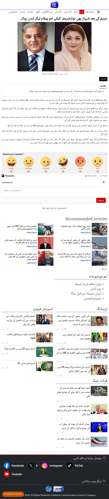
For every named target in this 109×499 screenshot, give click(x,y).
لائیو (76, 12)
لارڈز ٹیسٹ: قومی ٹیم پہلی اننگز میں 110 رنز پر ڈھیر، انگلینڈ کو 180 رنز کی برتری (73, 353)
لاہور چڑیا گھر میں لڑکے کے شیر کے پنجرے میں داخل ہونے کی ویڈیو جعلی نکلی (73, 392)
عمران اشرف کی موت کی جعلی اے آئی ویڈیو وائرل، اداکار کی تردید (74, 426)
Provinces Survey (13, 494)
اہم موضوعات (98, 277)
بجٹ (82, 12)
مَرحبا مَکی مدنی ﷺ (26, 363)
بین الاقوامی (47, 12)
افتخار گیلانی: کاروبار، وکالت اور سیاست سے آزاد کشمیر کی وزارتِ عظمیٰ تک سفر (21, 320)
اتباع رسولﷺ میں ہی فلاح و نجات (19, 349)
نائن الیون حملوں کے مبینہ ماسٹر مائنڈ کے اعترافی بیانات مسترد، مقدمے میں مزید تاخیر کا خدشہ (73, 320)
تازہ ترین (68, 12)
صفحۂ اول (89, 12)
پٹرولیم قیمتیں (92, 298)
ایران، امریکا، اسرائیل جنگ (85, 293)
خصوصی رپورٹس (9, 12)
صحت (22, 12)
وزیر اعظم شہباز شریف (87, 284)
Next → (103, 269)
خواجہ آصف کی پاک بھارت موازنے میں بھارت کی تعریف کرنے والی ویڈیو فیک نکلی (73, 410)
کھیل (37, 12)
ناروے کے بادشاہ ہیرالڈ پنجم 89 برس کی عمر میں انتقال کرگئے (73, 369)
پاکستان (58, 12)
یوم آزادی (95, 289)
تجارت (30, 12)
